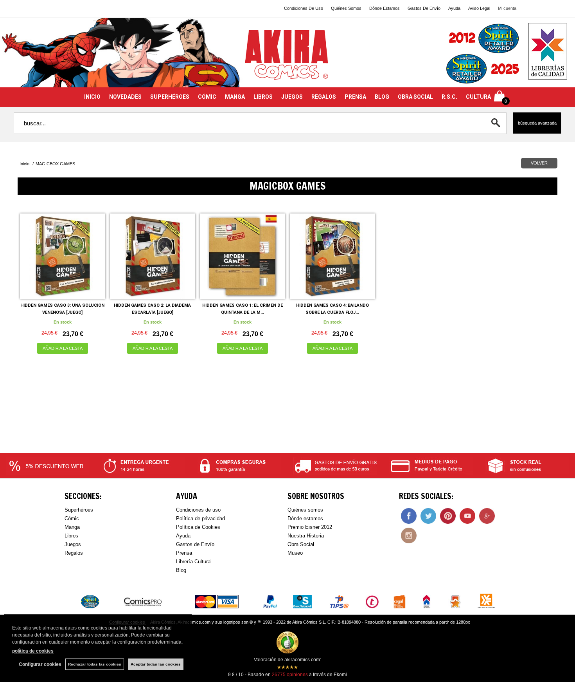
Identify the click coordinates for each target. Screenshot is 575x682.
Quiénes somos (305, 510)
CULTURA (478, 97)
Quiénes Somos (346, 8)
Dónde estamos (305, 518)
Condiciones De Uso (303, 8)
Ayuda (454, 8)
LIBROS (263, 97)
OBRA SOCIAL (415, 97)
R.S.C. (449, 97)
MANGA (235, 97)
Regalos (74, 553)
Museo (295, 553)
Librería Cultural (194, 561)
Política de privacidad (200, 518)
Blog (181, 570)
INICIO (92, 97)
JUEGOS (292, 97)
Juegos (73, 544)
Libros (71, 536)
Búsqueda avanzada (537, 123)
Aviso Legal (479, 8)
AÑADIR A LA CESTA (63, 348)
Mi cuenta (507, 8)
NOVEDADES (125, 97)
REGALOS (323, 97)
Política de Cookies (198, 527)
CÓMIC (207, 97)
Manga (72, 527)
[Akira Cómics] (287, 57)
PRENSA (355, 97)
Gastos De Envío (424, 8)
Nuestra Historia (306, 536)
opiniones (290, 674)
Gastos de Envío (195, 544)
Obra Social (301, 544)
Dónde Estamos (384, 8)
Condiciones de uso (198, 510)
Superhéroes (79, 510)
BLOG (382, 97)
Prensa (184, 553)
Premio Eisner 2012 (310, 527)
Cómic (72, 518)
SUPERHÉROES (169, 97)
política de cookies (33, 651)
